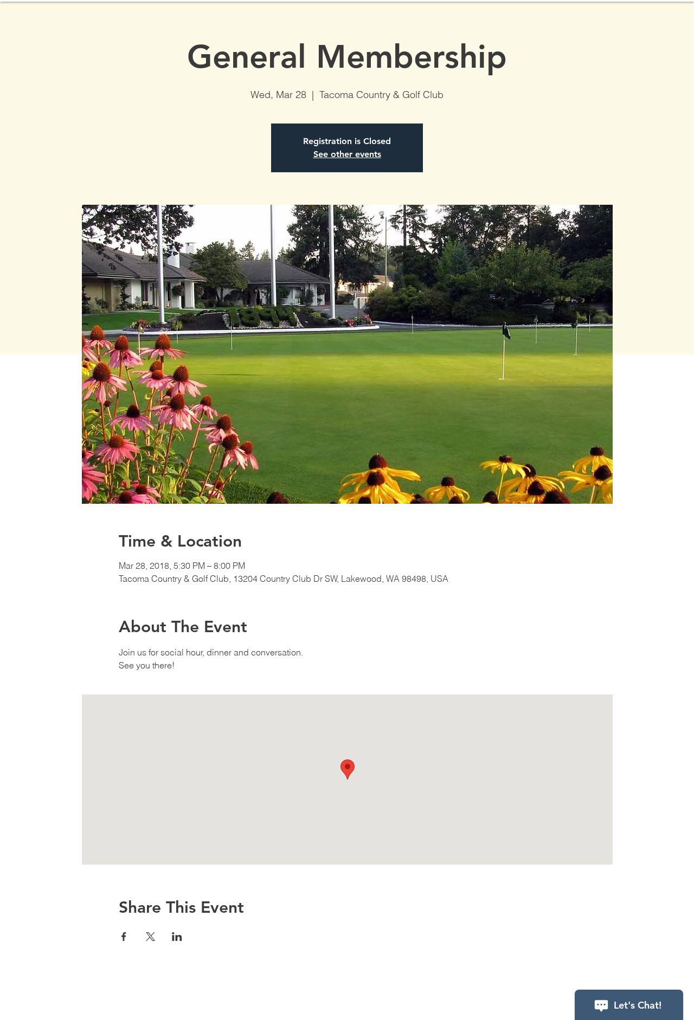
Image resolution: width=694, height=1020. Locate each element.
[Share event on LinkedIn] (177, 936)
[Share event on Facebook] (124, 936)
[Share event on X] (150, 936)
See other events (347, 154)
